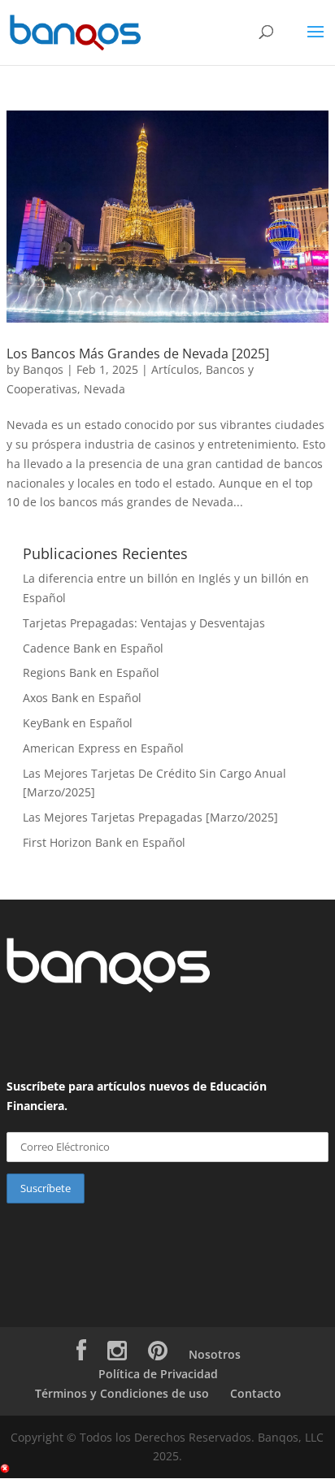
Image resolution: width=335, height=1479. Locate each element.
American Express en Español (103, 748)
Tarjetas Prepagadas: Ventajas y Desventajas (144, 623)
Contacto (255, 1393)
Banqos (43, 369)
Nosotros (215, 1354)
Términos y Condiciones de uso (122, 1393)
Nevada (104, 389)
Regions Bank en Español (91, 672)
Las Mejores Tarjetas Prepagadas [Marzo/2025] (150, 817)
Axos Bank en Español (82, 697)
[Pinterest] (158, 1354)
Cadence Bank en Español (93, 648)
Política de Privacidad (158, 1373)
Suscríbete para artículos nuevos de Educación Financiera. (137, 1095)
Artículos (175, 369)
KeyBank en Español (78, 723)
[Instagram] (117, 1354)
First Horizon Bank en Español (104, 842)
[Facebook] (81, 1354)
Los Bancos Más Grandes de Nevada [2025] (138, 353)
